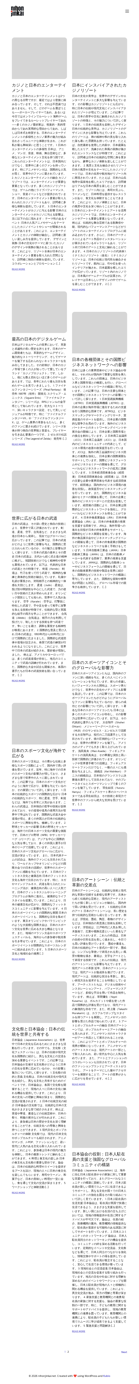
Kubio (106, 1376)
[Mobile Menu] (127, 11)
